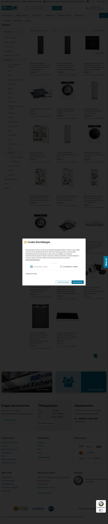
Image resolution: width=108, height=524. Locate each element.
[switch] (101, 510)
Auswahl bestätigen (63, 282)
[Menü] (104, 501)
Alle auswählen (77, 282)
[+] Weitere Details (31, 274)
